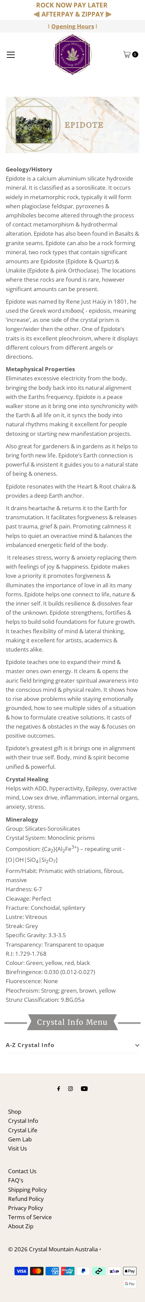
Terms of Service (30, 1217)
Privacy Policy (25, 1208)
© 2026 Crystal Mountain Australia (53, 1249)
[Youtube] (84, 1088)
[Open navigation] (11, 54)
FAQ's (15, 1180)
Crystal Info (23, 1121)
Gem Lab (20, 1139)
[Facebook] (58, 1088)
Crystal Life (22, 1130)
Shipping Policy (27, 1189)
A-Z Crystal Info (30, 1045)
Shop (14, 1111)
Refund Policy (26, 1199)
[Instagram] (70, 1088)
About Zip (20, 1226)
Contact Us (22, 1171)
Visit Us (17, 1148)
